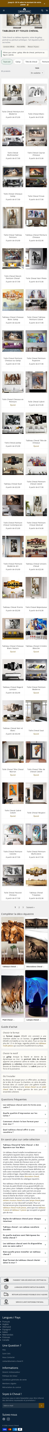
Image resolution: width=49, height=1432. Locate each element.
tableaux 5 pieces (19, 1210)
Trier (37, 68)
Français (6, 1321)
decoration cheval (31, 1176)
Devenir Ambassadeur (11, 1372)
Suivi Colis (6, 1353)
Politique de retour (9, 1376)
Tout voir (7, 61)
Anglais (5, 1324)
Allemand (6, 1327)
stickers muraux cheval (12, 1200)
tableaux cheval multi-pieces (14, 1207)
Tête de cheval (31, 61)
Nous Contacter (8, 1357)
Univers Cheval (13, 1425)
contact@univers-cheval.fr (12, 1361)
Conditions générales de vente (14, 1380)
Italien (5, 1332)
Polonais (6, 1337)
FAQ (4, 1350)
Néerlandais (7, 1334)
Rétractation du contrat (11, 1387)
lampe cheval (30, 1087)
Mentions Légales (9, 1383)
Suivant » (30, 907)
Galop (18, 61)
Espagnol (6, 1329)
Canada (5, 1340)
